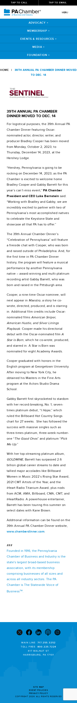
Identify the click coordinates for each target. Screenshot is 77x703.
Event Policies (38, 690)
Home (4, 70)
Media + (38, 47)
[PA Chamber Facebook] (29, 632)
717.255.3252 (47, 642)
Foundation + (38, 55)
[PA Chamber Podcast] (48, 632)
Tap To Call (19, 2)
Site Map (38, 687)
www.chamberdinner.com (25, 532)
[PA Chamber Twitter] (20, 632)
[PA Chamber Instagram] (57, 632)
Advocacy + (38, 22)
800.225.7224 (47, 646)
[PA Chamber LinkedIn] (38, 632)
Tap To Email (58, 2)
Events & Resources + (38, 39)
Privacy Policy (38, 693)
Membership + (38, 30)
